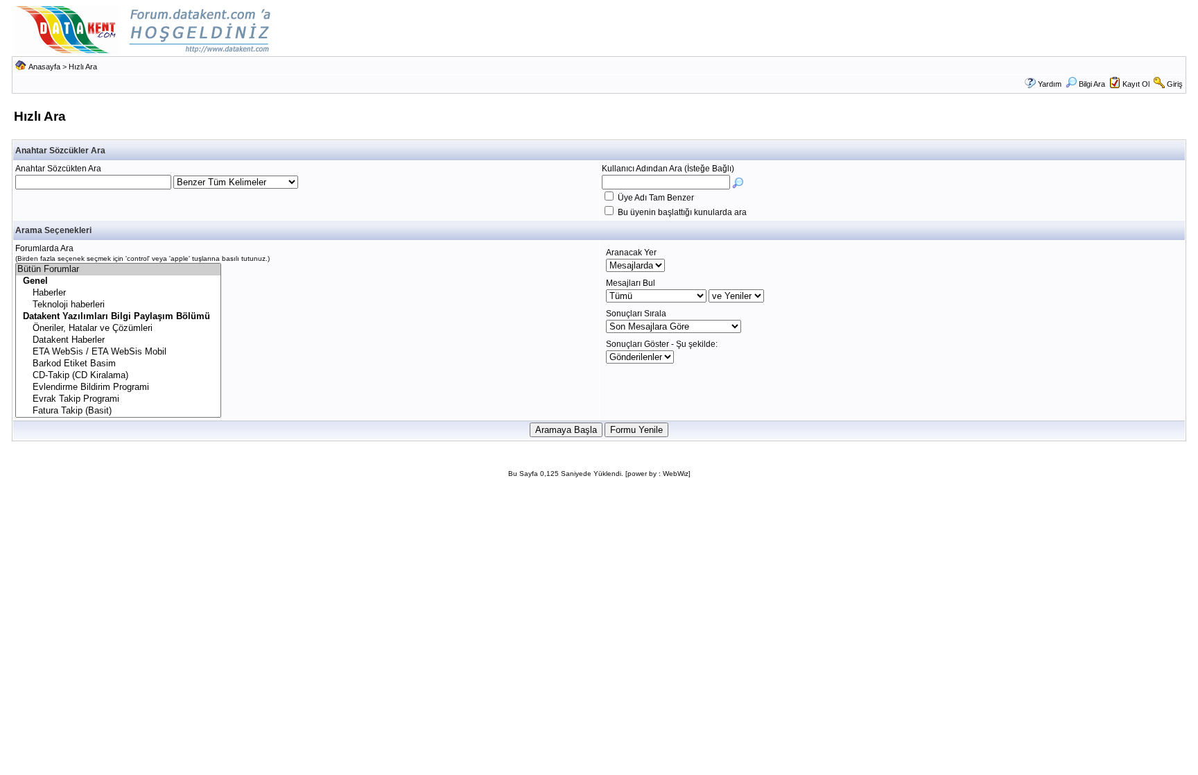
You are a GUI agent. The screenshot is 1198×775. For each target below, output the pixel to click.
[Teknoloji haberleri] (118, 305)
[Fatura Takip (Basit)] (118, 411)
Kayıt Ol (1135, 84)
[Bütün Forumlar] (118, 269)
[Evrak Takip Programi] (118, 399)
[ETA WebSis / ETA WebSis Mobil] (118, 352)
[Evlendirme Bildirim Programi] (118, 387)
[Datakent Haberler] (118, 340)
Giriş (1175, 84)
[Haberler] (118, 293)
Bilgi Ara (1092, 84)
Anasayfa (44, 66)
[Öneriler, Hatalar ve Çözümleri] (118, 328)
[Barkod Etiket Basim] (118, 364)
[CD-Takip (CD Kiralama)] (118, 376)
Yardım (1049, 84)
